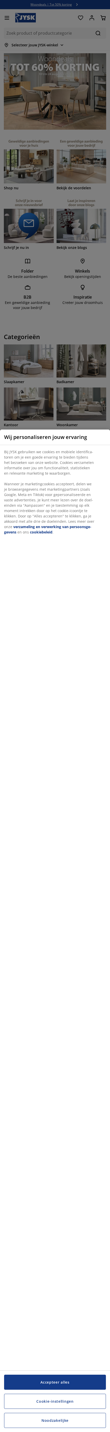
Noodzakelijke (55, 1420)
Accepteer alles (55, 1382)
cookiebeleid (41, 532)
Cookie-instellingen (54, 1401)
